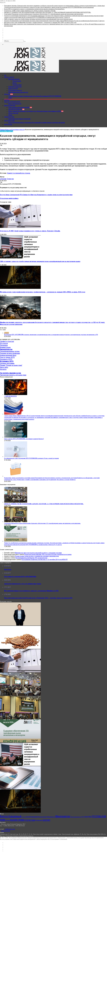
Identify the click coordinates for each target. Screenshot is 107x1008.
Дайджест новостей (14, 87)
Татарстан (10, 179)
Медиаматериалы (14, 79)
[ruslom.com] (29, 59)
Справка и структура (7, 341)
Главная (2, 129)
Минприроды (51, 817)
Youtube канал (17, 85)
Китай (28, 817)
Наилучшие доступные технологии (19, 119)
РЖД (90, 817)
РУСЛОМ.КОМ (99, 816)
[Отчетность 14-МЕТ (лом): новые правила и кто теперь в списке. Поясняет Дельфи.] (20, 227)
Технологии (9, 117)
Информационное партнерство (18, 92)
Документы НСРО (6, 359)
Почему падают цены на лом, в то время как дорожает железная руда (37, 556)
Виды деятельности (14, 104)
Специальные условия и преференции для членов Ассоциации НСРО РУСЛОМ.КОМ (34, 96)
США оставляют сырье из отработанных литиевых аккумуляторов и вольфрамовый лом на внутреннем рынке (38, 19)
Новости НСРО (13, 88)
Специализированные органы (10, 351)
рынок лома (17, 819)
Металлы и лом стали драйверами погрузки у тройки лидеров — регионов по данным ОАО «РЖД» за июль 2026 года (40, 22)
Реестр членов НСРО (12, 102)
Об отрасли (4, 343)
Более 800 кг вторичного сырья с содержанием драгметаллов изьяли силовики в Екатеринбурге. (34, 9)
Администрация (5, 347)
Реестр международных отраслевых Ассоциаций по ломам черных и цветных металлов (36, 122)
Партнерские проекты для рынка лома (13, 375)
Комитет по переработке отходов (18, 173)
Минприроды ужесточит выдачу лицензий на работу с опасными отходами (38, 553)
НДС (82, 817)
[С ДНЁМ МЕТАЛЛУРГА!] (15, 394)
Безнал (8, 94)
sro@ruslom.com (10, 829)
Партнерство (9, 121)
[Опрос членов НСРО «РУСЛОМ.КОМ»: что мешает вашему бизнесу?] (15, 437)
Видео (15, 83)
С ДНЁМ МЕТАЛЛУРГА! (10, 396)
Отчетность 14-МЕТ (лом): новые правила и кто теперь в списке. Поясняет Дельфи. (30, 11)
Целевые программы (7, 363)
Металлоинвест (42, 817)
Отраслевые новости (15, 90)
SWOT (10, 98)
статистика (30, 820)
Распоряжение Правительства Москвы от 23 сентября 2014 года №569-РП (44, 559)
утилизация (38, 820)
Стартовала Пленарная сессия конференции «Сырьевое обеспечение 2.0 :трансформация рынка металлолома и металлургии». (43, 14)
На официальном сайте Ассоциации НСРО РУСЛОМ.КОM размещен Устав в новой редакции (31, 458)
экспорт (46, 820)
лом (2, 819)
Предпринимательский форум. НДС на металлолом (31, 558)
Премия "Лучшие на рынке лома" (11, 365)
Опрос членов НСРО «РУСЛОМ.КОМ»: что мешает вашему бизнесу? (24, 439)
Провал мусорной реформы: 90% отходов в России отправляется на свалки (47, 554)
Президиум (4, 345)
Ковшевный (34, 817)
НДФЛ (86, 817)
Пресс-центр (9, 77)
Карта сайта (4, 367)
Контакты (8, 124)
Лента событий (13, 113)
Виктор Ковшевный (10, 816)
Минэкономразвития (76, 817)
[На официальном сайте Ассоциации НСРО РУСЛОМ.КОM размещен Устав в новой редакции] (15, 456)
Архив (10, 115)
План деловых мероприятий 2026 (20, 107)
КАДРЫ (6, 100)
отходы (7, 820)
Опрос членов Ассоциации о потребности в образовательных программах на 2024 (35, 111)
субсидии (3, 179)
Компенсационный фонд (8, 355)
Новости (8, 129)
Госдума (24, 817)
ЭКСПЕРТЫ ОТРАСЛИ (16, 109)
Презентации (17, 81)
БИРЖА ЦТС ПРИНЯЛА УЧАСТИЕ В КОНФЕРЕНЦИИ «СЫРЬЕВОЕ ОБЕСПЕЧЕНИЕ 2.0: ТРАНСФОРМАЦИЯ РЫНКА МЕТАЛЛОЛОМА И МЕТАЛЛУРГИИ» (47, 12)
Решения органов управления (10, 353)
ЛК (5, 75)
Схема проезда (5, 831)
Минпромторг (63, 816)
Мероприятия (9, 105)
